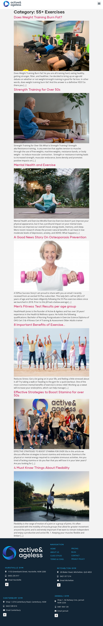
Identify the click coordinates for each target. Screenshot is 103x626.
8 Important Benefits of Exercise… (39, 324)
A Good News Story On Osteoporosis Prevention (50, 237)
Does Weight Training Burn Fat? (38, 17)
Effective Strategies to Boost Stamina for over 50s (49, 393)
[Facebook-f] (6, 584)
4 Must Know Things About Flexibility (41, 467)
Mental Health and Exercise (35, 165)
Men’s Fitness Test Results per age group (45, 306)
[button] (99, 3)
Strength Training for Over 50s (37, 89)
